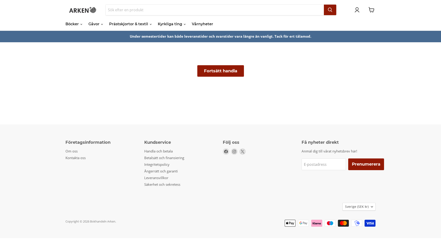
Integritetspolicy (157, 164)
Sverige (357, 206)
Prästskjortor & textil (129, 24)
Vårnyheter (202, 24)
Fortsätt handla (220, 70)
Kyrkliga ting (170, 24)
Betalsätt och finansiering (164, 157)
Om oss (71, 151)
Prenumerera (366, 164)
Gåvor (94, 24)
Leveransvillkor (156, 177)
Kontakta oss (75, 157)
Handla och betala (158, 151)
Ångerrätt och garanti (161, 171)
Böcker (72, 24)
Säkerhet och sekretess (162, 184)
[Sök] (330, 10)
